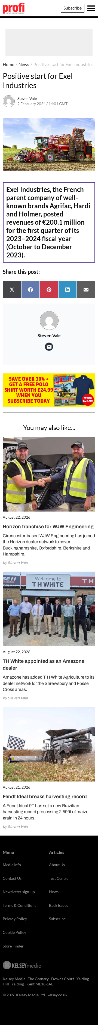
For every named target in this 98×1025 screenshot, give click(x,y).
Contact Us (12, 878)
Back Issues (58, 905)
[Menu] (91, 8)
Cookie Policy (14, 932)
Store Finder (13, 946)
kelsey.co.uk (57, 995)
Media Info (12, 864)
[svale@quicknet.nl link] (49, 347)
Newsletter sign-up (19, 891)
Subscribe (72, 7)
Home (8, 64)
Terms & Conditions (19, 905)
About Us (57, 864)
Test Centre (58, 878)
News (24, 64)
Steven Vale (27, 98)
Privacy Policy (15, 918)
